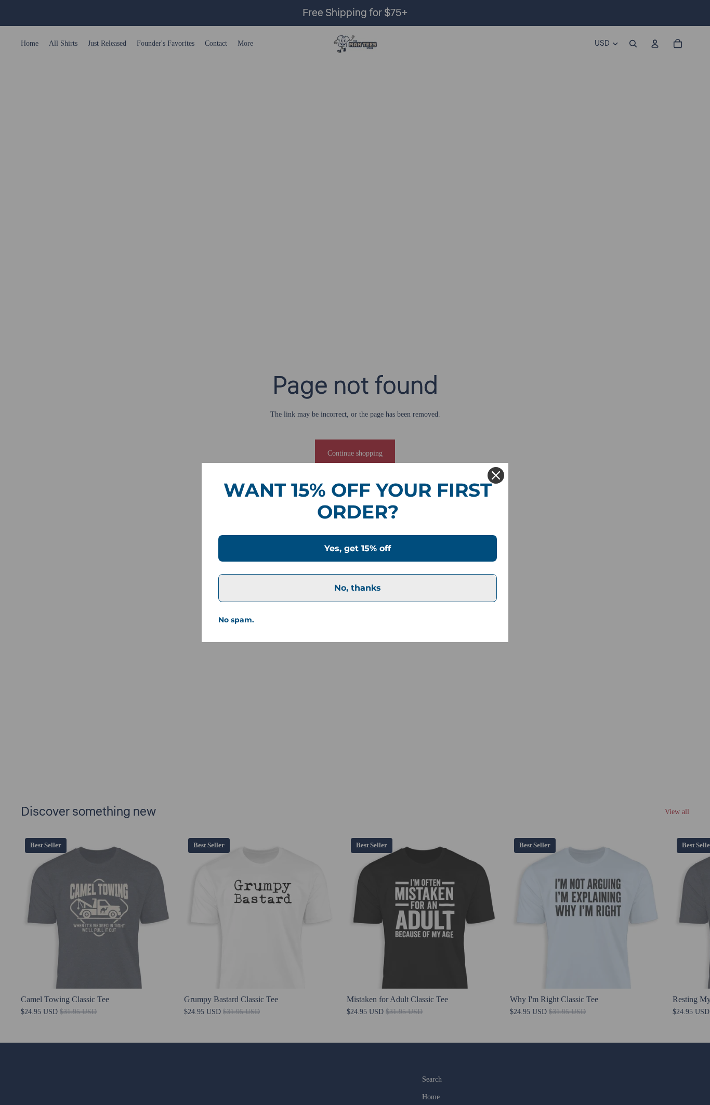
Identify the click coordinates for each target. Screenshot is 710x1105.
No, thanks (357, 588)
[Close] (495, 475)
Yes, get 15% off (357, 548)
